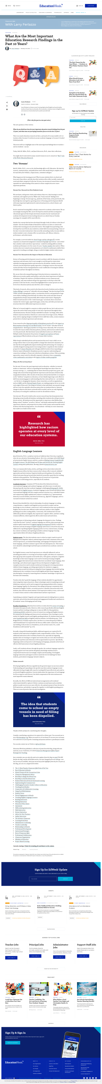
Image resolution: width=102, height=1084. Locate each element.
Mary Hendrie (8, 1011)
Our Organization (37, 1063)
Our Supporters (36, 1071)
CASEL (20, 383)
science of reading (57, 606)
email (56, 757)
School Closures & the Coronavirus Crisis (27, 772)
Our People (35, 1068)
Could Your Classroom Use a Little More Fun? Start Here (13, 1001)
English (25, 490)
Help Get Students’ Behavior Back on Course (80, 168)
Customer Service (53, 1068)
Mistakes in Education (22, 839)
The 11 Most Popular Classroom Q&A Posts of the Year (31, 768)
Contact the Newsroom (54, 1071)
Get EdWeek (68, 1061)
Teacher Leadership (21, 825)
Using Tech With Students (23, 791)
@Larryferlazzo (40, 744)
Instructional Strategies (22, 831)
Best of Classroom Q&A (22, 833)
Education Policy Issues (22, 804)
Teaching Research (33, 849)
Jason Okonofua (27, 349)
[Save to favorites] (7, 106)
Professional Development (23, 829)
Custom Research (85, 1073)
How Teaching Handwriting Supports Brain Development (78, 135)
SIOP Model (60, 458)
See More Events (51, 929)
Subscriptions (68, 1063)
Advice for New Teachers (22, 814)
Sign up (65, 878)
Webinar (26, 903)
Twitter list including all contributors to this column (39, 846)
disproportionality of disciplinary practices (39, 323)
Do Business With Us (86, 1061)
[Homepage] (51, 6)
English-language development (40, 524)
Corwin (87, 918)
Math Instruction (20, 810)
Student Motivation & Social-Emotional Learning (30, 781)
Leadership (20, 12)
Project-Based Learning (22, 841)
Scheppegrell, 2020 (56, 488)
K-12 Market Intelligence (86, 1071)
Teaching (8, 32)
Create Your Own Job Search (50, 968)
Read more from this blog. (76, 25)
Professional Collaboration (23, 835)
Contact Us (52, 1061)
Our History (35, 1066)
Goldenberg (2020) (19, 612)
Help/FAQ (51, 1066)
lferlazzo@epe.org (22, 737)
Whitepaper (83, 152)
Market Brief (80, 12)
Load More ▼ (51, 1023)
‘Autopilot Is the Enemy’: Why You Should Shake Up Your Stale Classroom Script (78, 94)
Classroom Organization (22, 837)
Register (8, 918)
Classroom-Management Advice (24, 774)
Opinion (66, 12)
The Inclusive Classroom (22, 818)
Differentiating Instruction (23, 808)
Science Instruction (21, 812)
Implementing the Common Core (25, 783)
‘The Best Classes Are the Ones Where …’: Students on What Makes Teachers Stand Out (78, 64)
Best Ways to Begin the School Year (25, 776)
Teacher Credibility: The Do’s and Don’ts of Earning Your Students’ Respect (38, 1001)
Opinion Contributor (25, 104)
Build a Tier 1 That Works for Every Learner (80, 155)
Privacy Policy (57, 1078)
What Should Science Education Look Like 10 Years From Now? (76, 80)
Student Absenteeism (79, 903)
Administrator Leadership (23, 823)
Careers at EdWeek (37, 1073)
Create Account (13, 1042)
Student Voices (19, 793)
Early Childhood (41, 902)
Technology (58, 12)
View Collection (83, 104)
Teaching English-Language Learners (26, 797)
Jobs (72, 12)
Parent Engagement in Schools (24, 795)
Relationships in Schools (22, 827)
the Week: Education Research (24, 158)
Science (71, 76)
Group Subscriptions (69, 1068)
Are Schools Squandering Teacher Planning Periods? (85, 1000)
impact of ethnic (41, 357)
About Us (35, 1061)
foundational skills (22, 618)
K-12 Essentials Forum (52, 902)
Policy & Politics (31, 12)
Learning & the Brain (21, 820)
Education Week (34, 104)
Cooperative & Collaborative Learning (26, 789)
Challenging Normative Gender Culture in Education (31, 785)
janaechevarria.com (51, 464)
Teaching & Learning (45, 12)
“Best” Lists (60, 156)
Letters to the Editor (53, 1063)
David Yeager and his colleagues (43, 240)
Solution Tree (81, 171)
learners (30, 490)
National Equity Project (34, 383)
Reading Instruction (21, 799)
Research (24, 849)
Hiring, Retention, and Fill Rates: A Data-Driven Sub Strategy (18, 907)
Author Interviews (20, 816)
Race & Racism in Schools (23, 770)
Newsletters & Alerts (69, 1066)
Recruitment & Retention (16, 903)
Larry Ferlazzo (15, 48)
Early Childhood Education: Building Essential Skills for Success (49, 906)
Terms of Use (47, 1078)
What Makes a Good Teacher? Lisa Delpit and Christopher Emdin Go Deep (61, 1002)
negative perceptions (46, 334)
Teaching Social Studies (22, 787)
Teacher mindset (47, 246)
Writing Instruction (21, 802)
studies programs (51, 357)
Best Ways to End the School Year (25, 779)
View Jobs (11, 957)
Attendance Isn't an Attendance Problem (79, 907)
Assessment (18, 806)
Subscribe (91, 5)
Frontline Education (26, 918)
